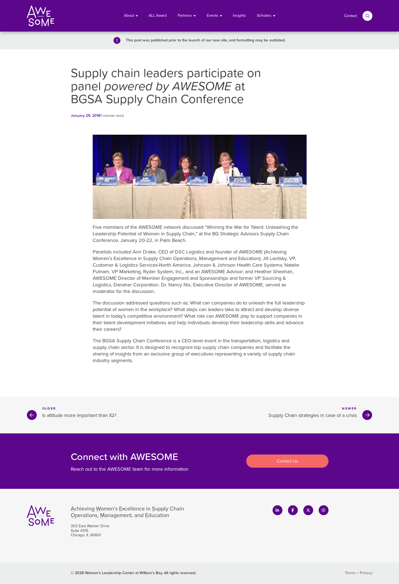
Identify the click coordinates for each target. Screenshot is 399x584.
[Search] (367, 16)
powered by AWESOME (167, 85)
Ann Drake (144, 251)
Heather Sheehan (273, 271)
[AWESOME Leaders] (40, 15)
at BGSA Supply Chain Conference (158, 92)
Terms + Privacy (358, 573)
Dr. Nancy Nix (176, 284)
